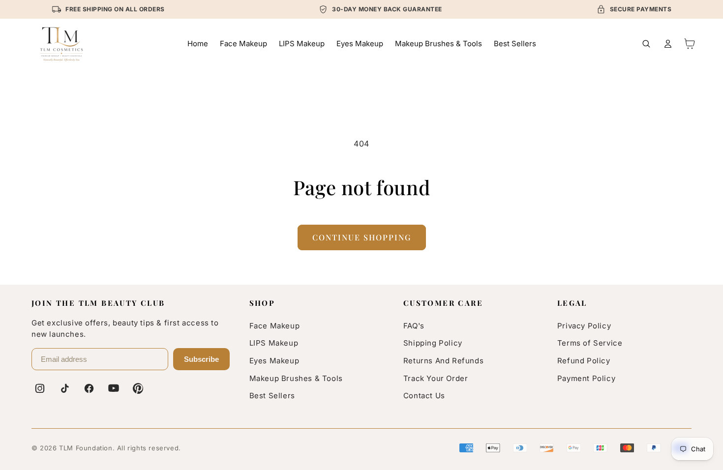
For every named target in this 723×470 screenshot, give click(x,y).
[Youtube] (113, 388)
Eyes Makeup (274, 360)
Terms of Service (590, 343)
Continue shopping (361, 237)
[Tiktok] (64, 388)
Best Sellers (272, 395)
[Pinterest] (138, 388)
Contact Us (424, 395)
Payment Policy (586, 378)
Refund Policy (583, 360)
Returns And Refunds (443, 360)
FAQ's (413, 325)
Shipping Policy (432, 343)
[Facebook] (89, 388)
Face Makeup (274, 325)
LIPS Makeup (274, 343)
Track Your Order (435, 378)
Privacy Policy (584, 325)
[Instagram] (39, 388)
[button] (646, 44)
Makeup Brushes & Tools (296, 378)
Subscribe (201, 359)
